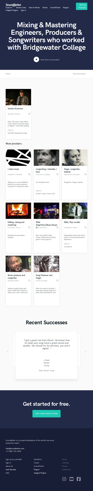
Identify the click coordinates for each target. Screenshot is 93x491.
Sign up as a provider (14, 459)
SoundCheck (55, 8)
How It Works (34, 8)
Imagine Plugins (12, 10)
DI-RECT (38, 194)
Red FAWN (11, 133)
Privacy (65, 466)
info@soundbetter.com (15, 449)
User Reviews (11, 470)
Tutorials (65, 463)
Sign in (23, 10)
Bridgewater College (21, 133)
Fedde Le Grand (46, 194)
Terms (64, 459)
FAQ (7, 473)
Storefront (38, 459)
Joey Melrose (68, 247)
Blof (54, 194)
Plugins (66, 8)
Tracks (45, 8)
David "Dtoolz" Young (46, 371)
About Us (9, 466)
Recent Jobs (21, 8)
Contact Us (66, 470)
